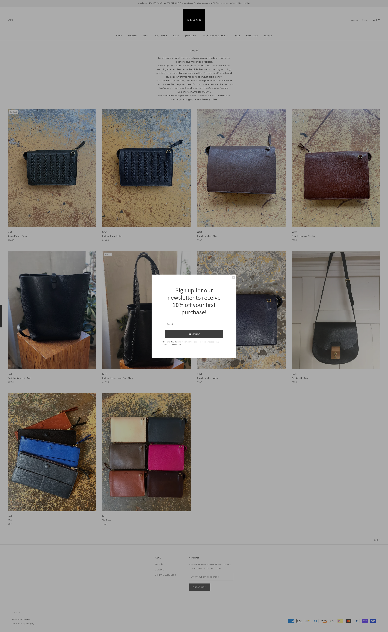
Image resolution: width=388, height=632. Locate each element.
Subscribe (194, 334)
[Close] (233, 277)
